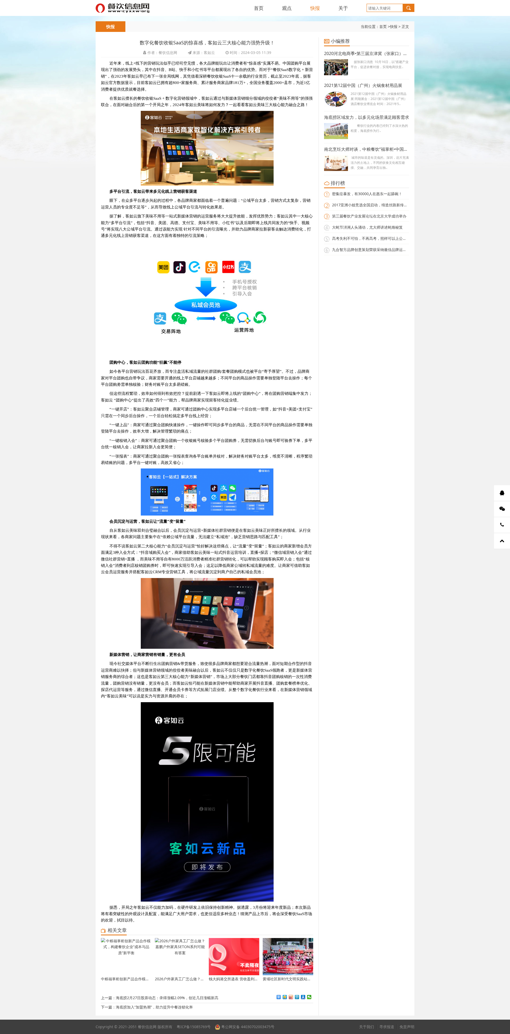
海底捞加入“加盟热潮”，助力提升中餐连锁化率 (154, 1007)
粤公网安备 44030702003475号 (247, 1026)
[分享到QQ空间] (285, 997)
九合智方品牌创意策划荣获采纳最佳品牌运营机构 (373, 249)
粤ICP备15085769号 (194, 1026)
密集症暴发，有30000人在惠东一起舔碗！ (367, 193)
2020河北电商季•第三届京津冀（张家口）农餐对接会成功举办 (366, 53)
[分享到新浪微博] (291, 997)
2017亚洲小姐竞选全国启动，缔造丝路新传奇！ (371, 204)
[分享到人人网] (303, 997)
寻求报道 (386, 1026)
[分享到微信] (309, 997)
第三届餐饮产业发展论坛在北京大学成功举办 (369, 216)
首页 (259, 8)
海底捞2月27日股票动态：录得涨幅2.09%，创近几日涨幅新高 (167, 997)
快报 (315, 8)
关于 (343, 8)
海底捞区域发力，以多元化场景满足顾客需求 (366, 117)
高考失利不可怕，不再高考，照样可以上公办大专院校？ (378, 238)
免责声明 (407, 1026)
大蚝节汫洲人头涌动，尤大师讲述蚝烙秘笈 (367, 227)
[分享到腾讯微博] (297, 997)
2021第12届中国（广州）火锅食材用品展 (363, 85)
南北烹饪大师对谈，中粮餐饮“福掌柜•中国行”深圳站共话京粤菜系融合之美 (366, 149)
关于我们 (366, 1026)
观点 (287, 8)
